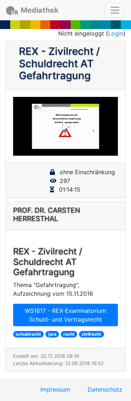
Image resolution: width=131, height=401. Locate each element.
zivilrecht (91, 334)
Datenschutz (105, 389)
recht (69, 334)
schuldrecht (28, 334)
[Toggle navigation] (115, 10)
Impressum (55, 389)
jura (52, 334)
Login (115, 33)
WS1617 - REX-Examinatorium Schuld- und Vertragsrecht (65, 315)
